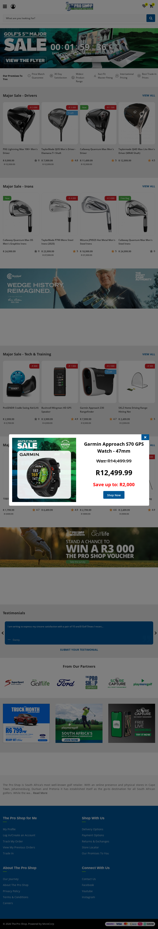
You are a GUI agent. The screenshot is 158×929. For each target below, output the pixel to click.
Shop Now (114, 495)
